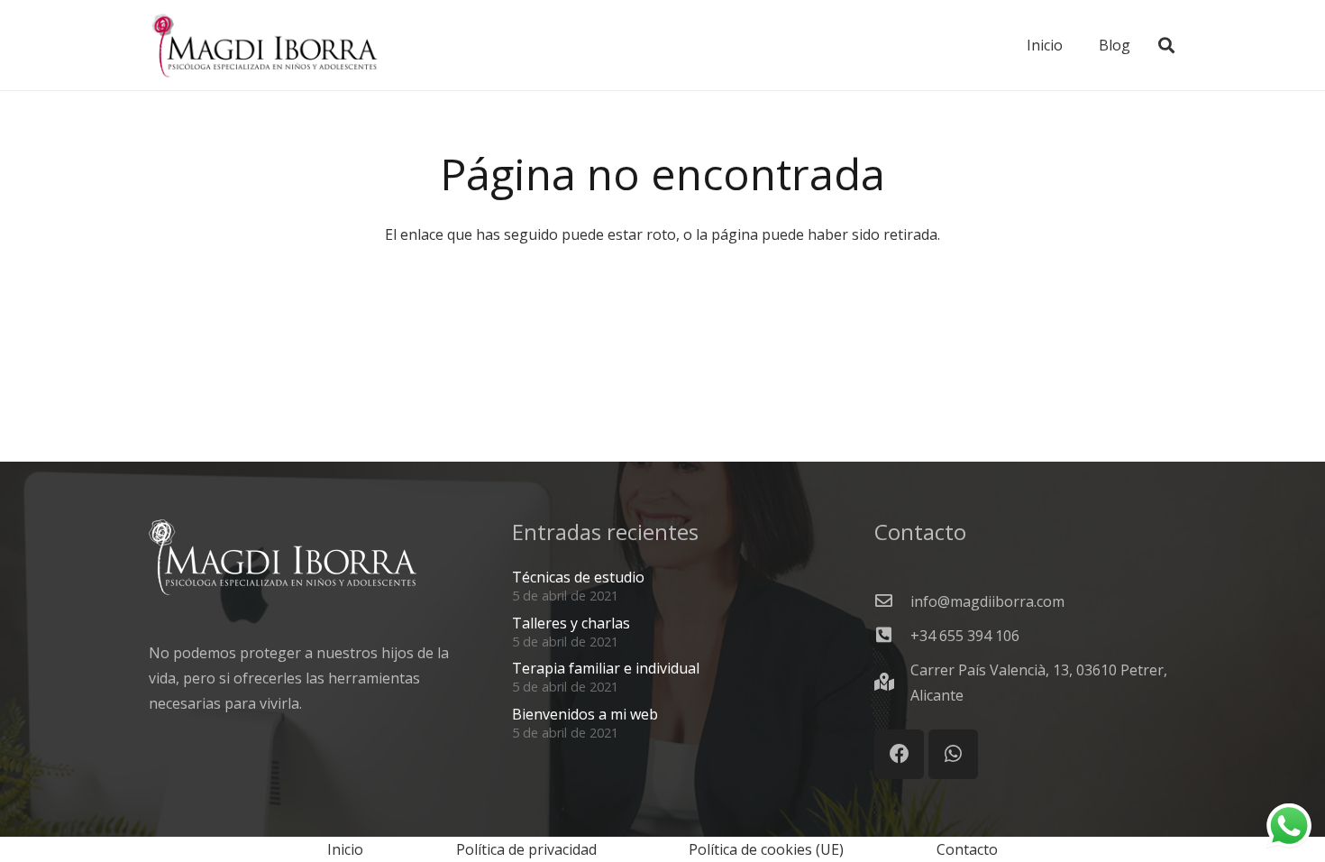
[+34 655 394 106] (892, 635)
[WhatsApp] (953, 754)
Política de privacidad (526, 849)
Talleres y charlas (571, 623)
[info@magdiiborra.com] (892, 601)
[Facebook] (899, 754)
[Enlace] (264, 45)
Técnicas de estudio (578, 577)
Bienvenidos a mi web (585, 714)
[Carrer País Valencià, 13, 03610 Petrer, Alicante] (892, 682)
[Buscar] (1166, 45)
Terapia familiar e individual (605, 668)
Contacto (967, 849)
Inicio (345, 849)
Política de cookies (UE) (766, 849)
